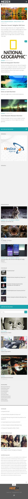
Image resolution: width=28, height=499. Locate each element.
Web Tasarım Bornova (5, 386)
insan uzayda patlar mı (6, 466)
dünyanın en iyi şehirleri (20, 460)
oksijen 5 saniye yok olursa (16, 471)
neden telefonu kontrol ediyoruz (8, 470)
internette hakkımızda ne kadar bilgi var (20, 466)
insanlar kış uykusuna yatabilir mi (6, 465)
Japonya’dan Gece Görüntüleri (7, 377)
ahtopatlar (2, 457)
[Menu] (26, 1)
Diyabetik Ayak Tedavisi (6, 396)
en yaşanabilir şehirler (22, 462)
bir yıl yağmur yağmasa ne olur (8, 457)
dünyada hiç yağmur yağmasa (12, 460)
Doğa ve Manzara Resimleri (7, 21)
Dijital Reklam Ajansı (5, 388)
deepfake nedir (24, 457)
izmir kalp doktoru (4, 389)
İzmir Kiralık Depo (4, 400)
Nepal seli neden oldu (23, 470)
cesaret (14, 457)
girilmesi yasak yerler (10, 463)
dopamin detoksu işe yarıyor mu (19, 458)
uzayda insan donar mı (17, 473)
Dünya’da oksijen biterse (10, 462)
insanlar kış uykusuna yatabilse (15, 465)
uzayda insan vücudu (24, 473)
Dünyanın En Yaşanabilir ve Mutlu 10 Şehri (10, 428)
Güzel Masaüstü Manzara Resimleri (11, 116)
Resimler (3, 60)
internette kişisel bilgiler (15, 468)
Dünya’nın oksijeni (16, 462)
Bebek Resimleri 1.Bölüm (6, 332)
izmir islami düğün (4, 394)
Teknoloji (17, 220)
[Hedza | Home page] (7, 2)
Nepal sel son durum (4, 471)
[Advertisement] (14, 184)
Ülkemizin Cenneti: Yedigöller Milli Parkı (13, 25)
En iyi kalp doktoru (4, 391)
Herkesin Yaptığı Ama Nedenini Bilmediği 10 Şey (17, 297)
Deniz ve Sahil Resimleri (8, 92)
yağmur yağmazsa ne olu (4, 475)
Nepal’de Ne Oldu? (10, 270)
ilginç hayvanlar (15, 463)
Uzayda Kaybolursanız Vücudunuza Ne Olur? (16, 290)
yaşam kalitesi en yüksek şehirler (13, 475)
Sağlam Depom (4, 399)
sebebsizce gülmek (3, 473)
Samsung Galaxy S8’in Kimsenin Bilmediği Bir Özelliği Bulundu (12, 260)
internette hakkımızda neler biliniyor (6, 468)
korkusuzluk (21, 468)
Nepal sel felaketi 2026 (16, 470)
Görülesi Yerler (17, 21)
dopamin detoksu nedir (4, 460)
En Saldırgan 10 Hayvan (6, 240)
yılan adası (19, 475)
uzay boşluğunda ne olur (10, 473)
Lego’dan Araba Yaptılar (6, 351)
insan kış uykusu (24, 463)
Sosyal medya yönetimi (6, 397)
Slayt (23, 21)
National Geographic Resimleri (10, 63)
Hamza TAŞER (4, 393)
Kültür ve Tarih (4, 448)
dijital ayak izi (9, 458)
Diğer (2, 239)
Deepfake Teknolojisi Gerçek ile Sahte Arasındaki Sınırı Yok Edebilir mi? (15, 284)
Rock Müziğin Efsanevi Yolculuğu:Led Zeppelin (11, 450)
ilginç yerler (19, 463)
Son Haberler (12, 220)
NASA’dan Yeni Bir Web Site (7, 221)
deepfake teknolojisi (4, 458)
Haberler (3, 220)
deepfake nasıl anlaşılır (18, 457)
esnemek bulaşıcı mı (4, 463)
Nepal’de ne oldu (9, 471)
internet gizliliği (12, 466)
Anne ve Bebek (4, 331)
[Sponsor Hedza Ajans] (26, 129)
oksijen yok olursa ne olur (23, 471)
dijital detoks (13, 458)
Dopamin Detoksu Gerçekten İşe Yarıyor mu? (16, 277)
